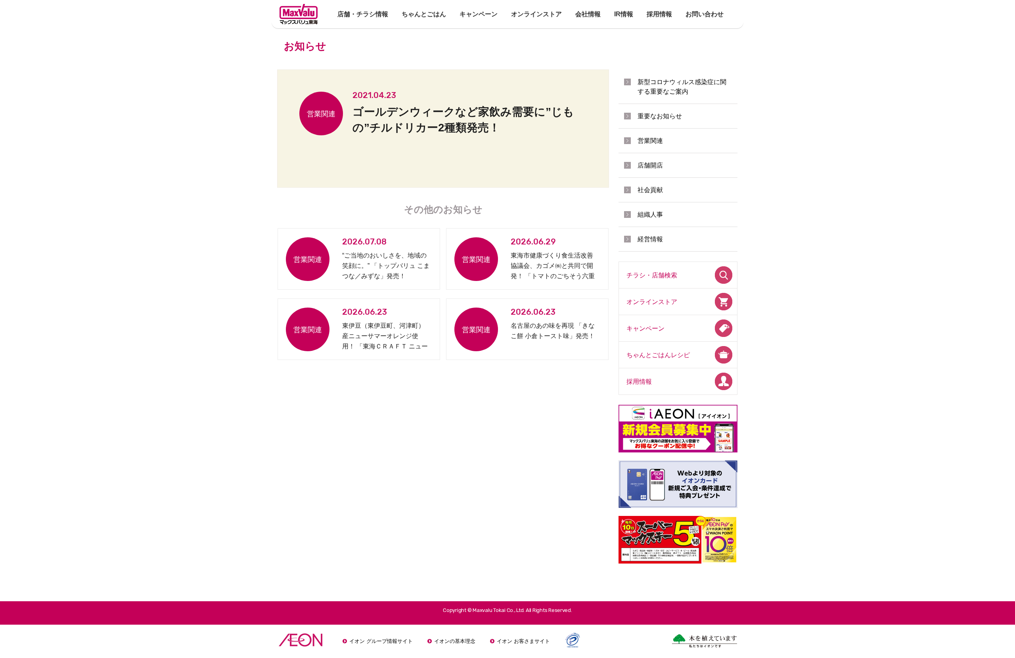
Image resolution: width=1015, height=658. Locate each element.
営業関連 (650, 140)
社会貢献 (650, 190)
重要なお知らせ (660, 116)
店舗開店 (650, 165)
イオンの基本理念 (454, 641)
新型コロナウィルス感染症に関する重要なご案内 (682, 87)
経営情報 (650, 239)
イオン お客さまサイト (523, 641)
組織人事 (650, 214)
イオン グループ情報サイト (381, 641)
